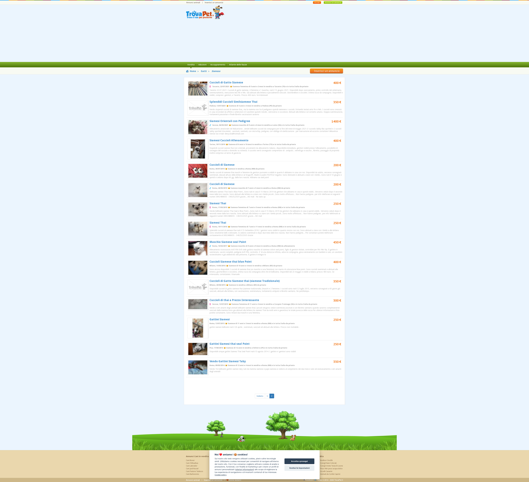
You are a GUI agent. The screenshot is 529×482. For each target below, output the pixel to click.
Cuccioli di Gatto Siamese (226, 82)
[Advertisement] (264, 41)
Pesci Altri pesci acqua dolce (331, 469)
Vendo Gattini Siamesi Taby (228, 361)
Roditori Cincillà (326, 460)
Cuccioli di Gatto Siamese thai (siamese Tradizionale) (245, 281)
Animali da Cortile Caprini (330, 474)
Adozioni (202, 64)
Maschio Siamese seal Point (228, 242)
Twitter (319, 480)
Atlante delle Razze (238, 64)
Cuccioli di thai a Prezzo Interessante (234, 300)
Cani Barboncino (192, 474)
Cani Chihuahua (192, 463)
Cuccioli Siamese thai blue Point (231, 261)
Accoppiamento (217, 64)
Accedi (316, 2)
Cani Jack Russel (192, 469)
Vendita (191, 64)
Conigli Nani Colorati (328, 463)
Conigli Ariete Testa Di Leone (331, 466)
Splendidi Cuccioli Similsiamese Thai (233, 101)
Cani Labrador (191, 466)
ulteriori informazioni (244, 469)
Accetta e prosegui (299, 461)
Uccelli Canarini (326, 471)
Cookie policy (220, 475)
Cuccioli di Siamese (222, 164)
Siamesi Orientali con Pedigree (230, 121)
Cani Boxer (190, 460)
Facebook (309, 480)
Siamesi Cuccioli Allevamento (229, 140)
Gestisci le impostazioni (299, 468)
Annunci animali (193, 2)
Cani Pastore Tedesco (194, 471)
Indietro (260, 396)
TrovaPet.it (338, 480)
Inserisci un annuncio (214, 2)
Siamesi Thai (218, 203)
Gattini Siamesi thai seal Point (230, 343)
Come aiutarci (234, 480)
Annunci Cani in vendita (197, 456)
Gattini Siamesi (220, 319)
